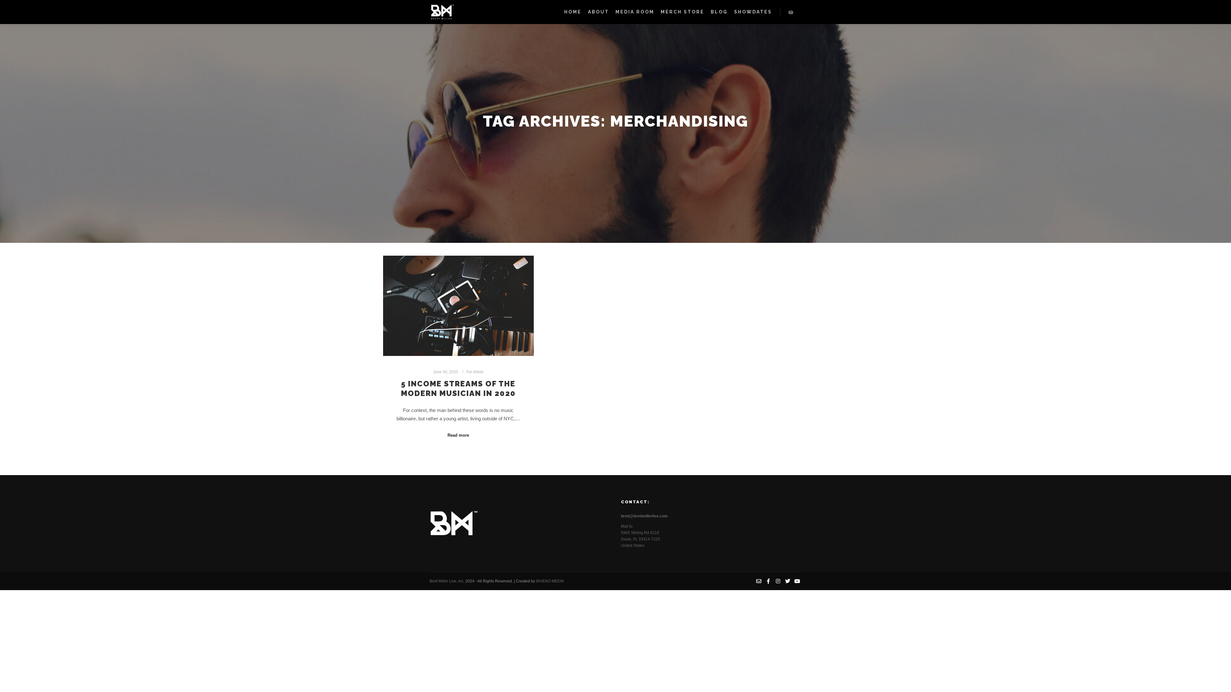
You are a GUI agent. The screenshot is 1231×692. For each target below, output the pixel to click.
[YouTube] (797, 581)
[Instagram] (778, 581)
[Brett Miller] (442, 12)
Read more (458, 435)
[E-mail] (759, 581)
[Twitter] (787, 581)
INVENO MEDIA (550, 581)
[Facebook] (768, 581)
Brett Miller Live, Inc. (447, 581)
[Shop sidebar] (791, 12)
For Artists (474, 372)
